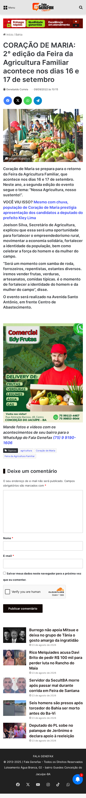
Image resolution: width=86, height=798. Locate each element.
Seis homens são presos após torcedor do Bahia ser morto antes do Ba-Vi (56, 708)
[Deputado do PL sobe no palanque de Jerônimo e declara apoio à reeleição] (14, 730)
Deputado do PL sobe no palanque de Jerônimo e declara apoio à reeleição (51, 730)
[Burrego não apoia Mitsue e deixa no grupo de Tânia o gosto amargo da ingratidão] (14, 635)
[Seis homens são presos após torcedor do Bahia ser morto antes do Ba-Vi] (14, 708)
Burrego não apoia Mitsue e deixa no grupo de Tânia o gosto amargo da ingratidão (53, 635)
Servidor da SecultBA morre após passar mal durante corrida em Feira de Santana (54, 685)
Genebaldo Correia (17, 89)
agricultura (26, 450)
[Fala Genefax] (43, 7)
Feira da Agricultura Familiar (20, 456)
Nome (8, 538)
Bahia (18, 34)
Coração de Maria (45, 450)
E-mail (8, 555)
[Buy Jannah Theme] (43, 23)
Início (9, 34)
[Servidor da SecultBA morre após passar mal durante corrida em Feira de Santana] (14, 685)
